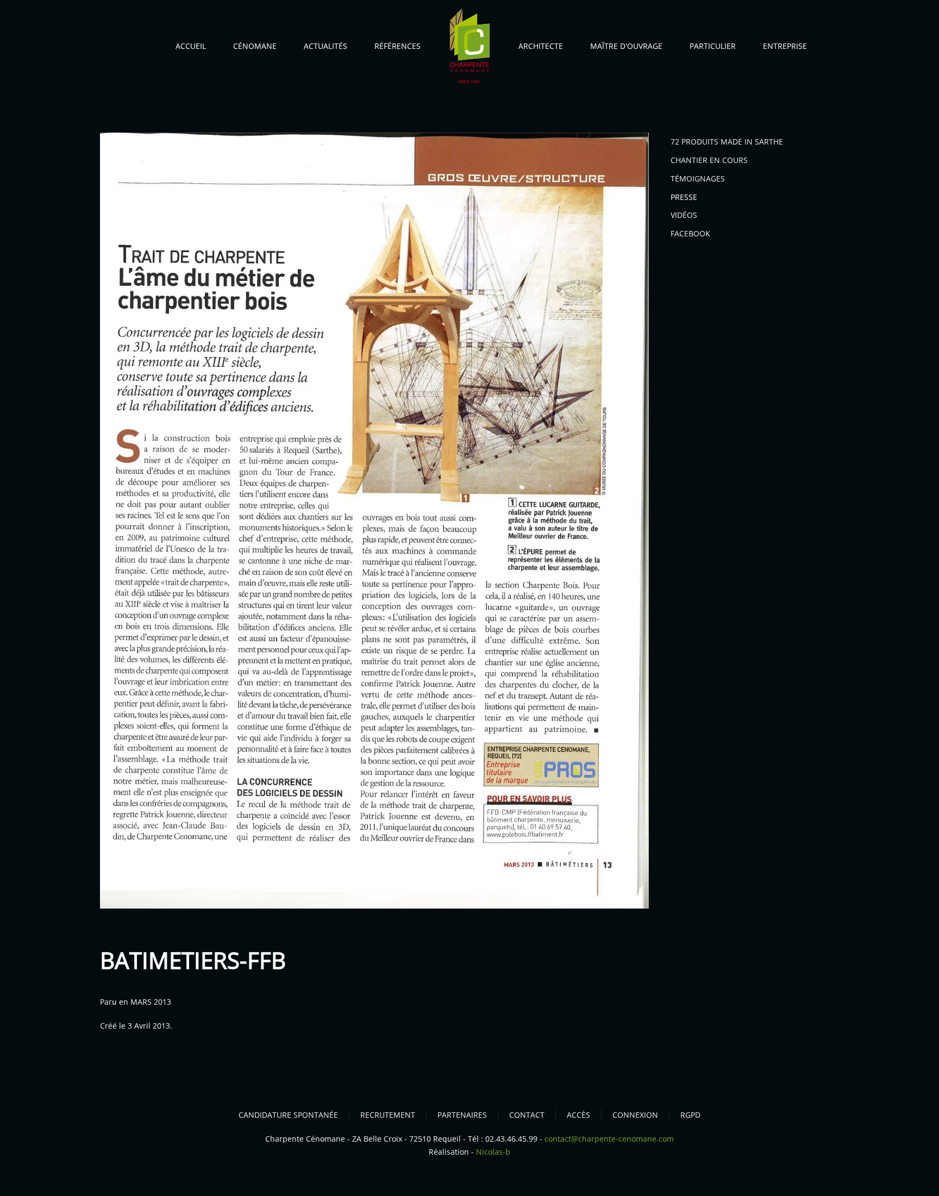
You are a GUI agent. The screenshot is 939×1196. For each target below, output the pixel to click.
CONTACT (526, 1115)
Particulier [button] (713, 46)
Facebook (690, 233)
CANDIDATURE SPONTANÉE (288, 1115)
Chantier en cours (709, 160)
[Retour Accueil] (469, 48)
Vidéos (684, 215)
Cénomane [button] (255, 46)
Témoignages (698, 178)
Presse (684, 197)
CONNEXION (635, 1115)
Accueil (191, 46)
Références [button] (397, 46)
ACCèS (578, 1115)
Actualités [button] (325, 46)
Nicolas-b (493, 1152)
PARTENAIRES (462, 1115)
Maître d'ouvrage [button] (626, 46)
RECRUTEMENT (387, 1115)
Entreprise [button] (785, 46)
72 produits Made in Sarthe (727, 141)
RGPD (690, 1115)
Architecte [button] (540, 46)
